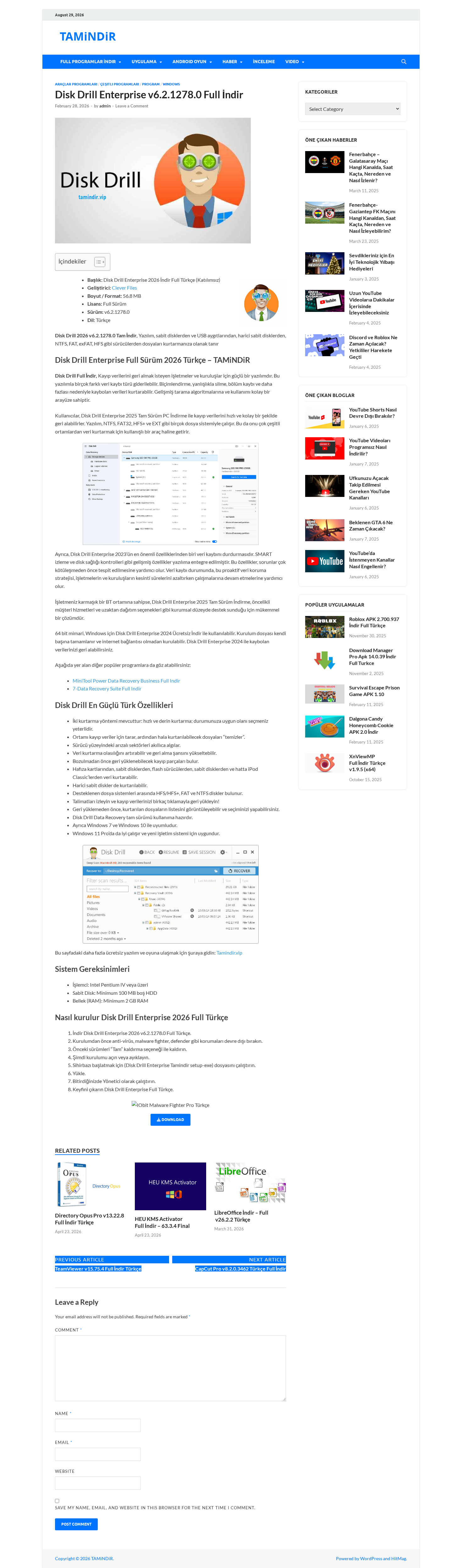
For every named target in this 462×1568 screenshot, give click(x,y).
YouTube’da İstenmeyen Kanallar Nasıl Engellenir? (372, 559)
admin (105, 105)
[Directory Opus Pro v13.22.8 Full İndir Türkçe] (91, 1187)
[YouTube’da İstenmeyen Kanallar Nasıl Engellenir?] (324, 554)
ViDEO (292, 61)
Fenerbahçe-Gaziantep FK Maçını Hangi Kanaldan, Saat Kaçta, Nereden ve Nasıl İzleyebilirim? (372, 218)
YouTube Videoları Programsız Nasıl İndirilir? (369, 446)
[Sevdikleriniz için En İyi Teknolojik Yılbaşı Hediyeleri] (324, 256)
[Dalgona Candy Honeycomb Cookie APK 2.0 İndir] (324, 719)
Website (65, 1471)
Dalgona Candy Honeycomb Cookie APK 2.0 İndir (371, 725)
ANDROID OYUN (189, 61)
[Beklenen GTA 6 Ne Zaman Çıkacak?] (324, 523)
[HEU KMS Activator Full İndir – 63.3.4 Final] (170, 1188)
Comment (68, 1329)
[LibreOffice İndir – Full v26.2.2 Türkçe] (250, 1185)
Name (63, 1413)
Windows (171, 84)
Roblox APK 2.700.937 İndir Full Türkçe (374, 622)
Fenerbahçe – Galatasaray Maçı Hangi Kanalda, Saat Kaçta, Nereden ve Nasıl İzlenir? (371, 167)
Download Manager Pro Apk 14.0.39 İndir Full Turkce (372, 656)
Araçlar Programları (76, 84)
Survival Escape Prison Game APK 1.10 (374, 690)
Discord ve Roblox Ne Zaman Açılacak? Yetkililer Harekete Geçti (373, 347)
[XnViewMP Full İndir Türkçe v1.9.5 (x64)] (324, 757)
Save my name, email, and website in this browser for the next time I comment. (155, 1507)
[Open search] (404, 62)
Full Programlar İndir (88, 61)
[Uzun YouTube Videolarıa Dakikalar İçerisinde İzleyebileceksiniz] (324, 294)
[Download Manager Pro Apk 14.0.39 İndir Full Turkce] (324, 651)
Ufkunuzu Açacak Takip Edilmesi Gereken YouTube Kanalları (369, 487)
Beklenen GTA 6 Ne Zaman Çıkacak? (371, 525)
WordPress (371, 1558)
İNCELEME (264, 61)
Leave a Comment (131, 105)
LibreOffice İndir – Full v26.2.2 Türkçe (241, 1216)
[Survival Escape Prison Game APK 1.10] (324, 688)
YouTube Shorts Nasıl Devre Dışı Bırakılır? (373, 412)
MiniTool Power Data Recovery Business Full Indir (126, 680)
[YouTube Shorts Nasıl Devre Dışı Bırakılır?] (324, 410)
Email (63, 1442)
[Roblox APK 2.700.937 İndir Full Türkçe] (324, 620)
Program (151, 84)
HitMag (398, 1558)
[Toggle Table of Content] (97, 262)
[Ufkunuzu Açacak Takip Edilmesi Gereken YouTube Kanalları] (324, 479)
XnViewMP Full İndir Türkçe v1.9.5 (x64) (367, 762)
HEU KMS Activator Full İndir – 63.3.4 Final (162, 1222)
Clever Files (124, 288)
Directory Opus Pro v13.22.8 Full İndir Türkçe (89, 1219)
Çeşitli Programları (119, 84)
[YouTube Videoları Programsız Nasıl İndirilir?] (324, 441)
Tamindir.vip (229, 953)
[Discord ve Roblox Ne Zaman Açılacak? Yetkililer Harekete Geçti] (324, 338)
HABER (230, 61)
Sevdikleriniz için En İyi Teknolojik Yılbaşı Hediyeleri (371, 261)
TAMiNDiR (88, 36)
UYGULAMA (144, 61)
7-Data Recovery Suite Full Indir (107, 688)
